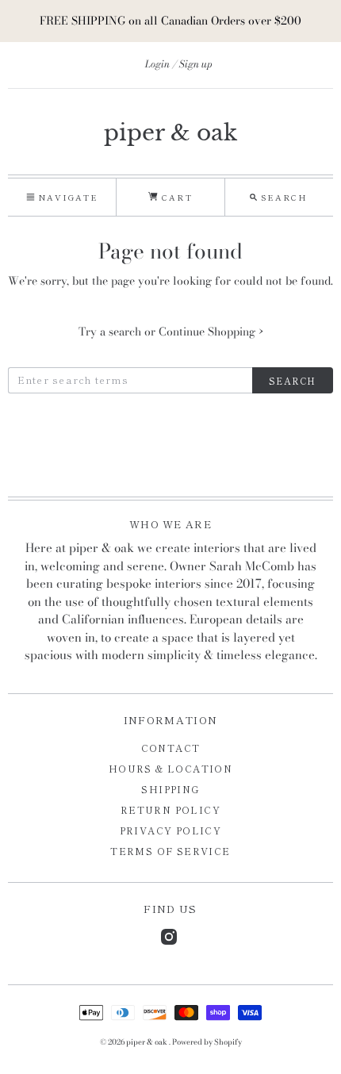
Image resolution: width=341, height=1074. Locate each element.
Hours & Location (170, 768)
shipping (170, 789)
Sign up (196, 63)
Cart (175, 197)
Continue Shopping (211, 331)
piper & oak (170, 133)
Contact (171, 747)
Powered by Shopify (207, 1042)
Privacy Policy (171, 830)
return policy (170, 809)
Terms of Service (170, 850)
